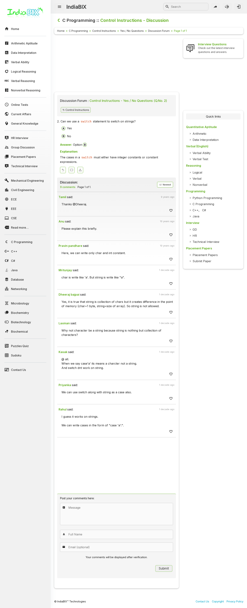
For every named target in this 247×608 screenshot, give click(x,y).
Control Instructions (104, 30)
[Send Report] (80, 170)
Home (61, 30)
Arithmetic (199, 133)
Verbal (197, 178)
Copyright (218, 601)
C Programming (78, 30)
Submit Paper (202, 261)
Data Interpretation (206, 140)
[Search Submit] (167, 6)
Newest (166, 184)
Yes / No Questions (132, 30)
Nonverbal (200, 185)
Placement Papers (205, 255)
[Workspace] (71, 170)
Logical (197, 172)
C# (204, 210)
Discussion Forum (159, 30)
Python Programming (207, 198)
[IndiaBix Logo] (25, 14)
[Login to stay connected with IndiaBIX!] (238, 6)
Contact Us (202, 601)
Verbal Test (200, 159)
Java (196, 216)
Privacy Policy (235, 601)
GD (195, 229)
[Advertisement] (116, 64)
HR (195, 235)
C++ (196, 210)
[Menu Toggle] (59, 7)
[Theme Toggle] (227, 6)
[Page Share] (215, 6)
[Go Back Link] (63, 170)
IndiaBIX (76, 7)
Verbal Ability (202, 153)
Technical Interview (206, 242)
